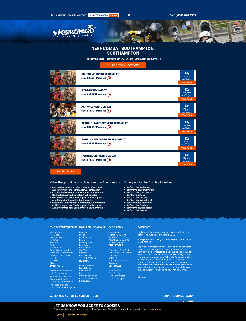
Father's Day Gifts (117, 234)
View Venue (186, 82)
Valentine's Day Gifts (118, 240)
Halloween (84, 280)
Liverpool (83, 252)
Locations (60, 15)
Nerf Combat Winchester (139, 202)
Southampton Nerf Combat (100, 74)
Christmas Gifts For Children (118, 256)
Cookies (54, 260)
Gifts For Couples (116, 278)
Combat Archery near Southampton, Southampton (77, 192)
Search (72, 15)
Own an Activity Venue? (62, 272)
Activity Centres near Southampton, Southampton (77, 207)
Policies (54, 257)
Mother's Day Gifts (117, 237)
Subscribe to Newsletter (62, 250)
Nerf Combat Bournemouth (140, 189)
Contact (82, 15)
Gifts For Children (117, 275)
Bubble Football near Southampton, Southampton (77, 197)
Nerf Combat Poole (136, 195)
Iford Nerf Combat (94, 90)
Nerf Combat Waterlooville (140, 200)
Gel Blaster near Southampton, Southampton (75, 195)
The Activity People (94, 58)
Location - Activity (123, 65)
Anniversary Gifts (117, 242)
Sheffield (83, 250)
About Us (54, 242)
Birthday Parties (87, 265)
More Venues (65, 171)
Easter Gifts (114, 232)
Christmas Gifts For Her (120, 252)
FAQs (52, 245)
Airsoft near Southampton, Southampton (72, 200)
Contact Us (56, 247)
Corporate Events (88, 278)
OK (59, 314)
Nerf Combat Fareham (138, 205)
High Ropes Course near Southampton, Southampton (78, 202)
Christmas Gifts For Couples (118, 261)
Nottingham (85, 255)
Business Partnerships (61, 279)
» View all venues (87, 257)
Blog (52, 263)
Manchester (85, 237)
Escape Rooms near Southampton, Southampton (77, 187)
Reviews (54, 240)
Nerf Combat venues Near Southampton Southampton (133, 58)
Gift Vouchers (103, 15)
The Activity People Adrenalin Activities (97, 32)
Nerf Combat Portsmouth (139, 187)
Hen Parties (85, 273)
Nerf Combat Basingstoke (139, 207)
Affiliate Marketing (63, 286)
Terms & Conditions (60, 255)
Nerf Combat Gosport (137, 197)
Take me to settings (76, 314)
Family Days (85, 268)
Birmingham (85, 242)
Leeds (82, 234)
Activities (54, 234)
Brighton (83, 245)
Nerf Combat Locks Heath (139, 192)
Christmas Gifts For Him (120, 250)
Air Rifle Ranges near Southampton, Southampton (77, 205)
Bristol (82, 240)
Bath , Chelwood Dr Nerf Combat (103, 139)
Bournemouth (86, 247)
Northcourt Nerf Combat (98, 155)
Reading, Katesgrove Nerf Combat (104, 123)
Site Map (142, 277)
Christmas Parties (88, 275)
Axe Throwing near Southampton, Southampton (76, 189)
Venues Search (57, 232)
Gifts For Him (114, 270)
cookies (157, 309)
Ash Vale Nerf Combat (96, 106)
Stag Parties (85, 270)
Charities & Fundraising (61, 252)
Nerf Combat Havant (137, 210)
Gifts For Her (114, 273)
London (83, 232)
